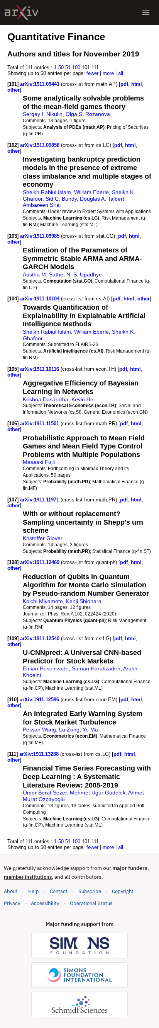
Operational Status (91, 903)
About (10, 891)
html (136, 84)
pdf (124, 84)
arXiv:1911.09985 (40, 236)
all (120, 73)
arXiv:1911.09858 (40, 145)
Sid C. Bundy (61, 199)
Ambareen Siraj (42, 205)
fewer (92, 73)
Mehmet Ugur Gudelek (97, 792)
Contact (59, 891)
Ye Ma (90, 729)
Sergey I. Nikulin (43, 114)
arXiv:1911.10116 (40, 369)
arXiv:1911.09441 (40, 84)
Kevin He (82, 399)
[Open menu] (145, 12)
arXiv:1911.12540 (40, 638)
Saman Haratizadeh (96, 668)
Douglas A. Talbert (102, 199)
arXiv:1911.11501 (40, 423)
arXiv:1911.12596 (40, 699)
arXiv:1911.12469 (40, 562)
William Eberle (91, 192)
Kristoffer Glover (43, 538)
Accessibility (45, 903)
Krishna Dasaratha (45, 399)
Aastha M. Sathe (43, 274)
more (108, 73)
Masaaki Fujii (39, 462)
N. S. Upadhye (84, 274)
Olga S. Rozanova (88, 114)
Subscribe (89, 891)
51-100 (72, 67)
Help (33, 891)
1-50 (59, 67)
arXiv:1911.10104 (40, 299)
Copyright (123, 891)
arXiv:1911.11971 (40, 500)
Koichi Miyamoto (43, 601)
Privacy (12, 903)
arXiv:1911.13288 (39, 754)
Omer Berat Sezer (45, 792)
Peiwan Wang (39, 729)
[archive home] (21, 12)
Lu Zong (69, 729)
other (13, 90)
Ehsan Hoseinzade (46, 668)
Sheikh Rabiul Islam (47, 192)
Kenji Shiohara (83, 601)
